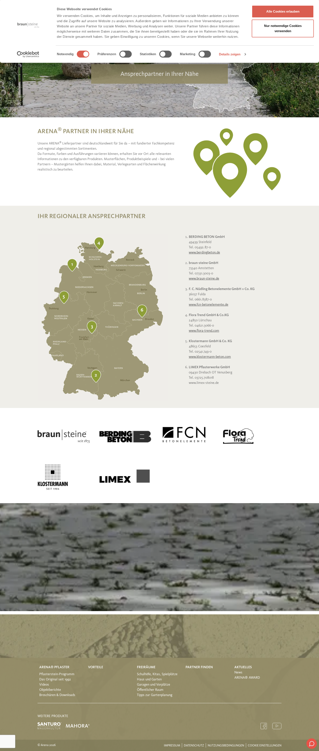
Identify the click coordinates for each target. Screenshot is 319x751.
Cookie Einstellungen (264, 745)
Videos (44, 684)
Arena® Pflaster (54, 667)
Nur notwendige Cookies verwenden (283, 28)
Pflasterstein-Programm (56, 674)
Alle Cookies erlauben (282, 11)
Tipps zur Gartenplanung (154, 695)
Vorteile (95, 667)
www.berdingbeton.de (204, 252)
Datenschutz (194, 745)
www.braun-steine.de (204, 278)
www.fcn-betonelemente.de (208, 305)
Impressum (172, 745)
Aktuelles (243, 667)
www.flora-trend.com (204, 331)
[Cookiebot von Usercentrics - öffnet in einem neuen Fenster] (28, 54)
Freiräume (146, 667)
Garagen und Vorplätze (153, 684)
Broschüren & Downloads (57, 695)
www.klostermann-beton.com (210, 357)
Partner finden (199, 667)
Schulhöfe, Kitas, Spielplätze (157, 674)
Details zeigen (229, 54)
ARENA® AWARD (247, 678)
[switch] (125, 54)
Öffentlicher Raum (150, 690)
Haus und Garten (149, 679)
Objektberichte (50, 690)
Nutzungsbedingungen (226, 745)
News (238, 672)
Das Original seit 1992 (55, 679)
